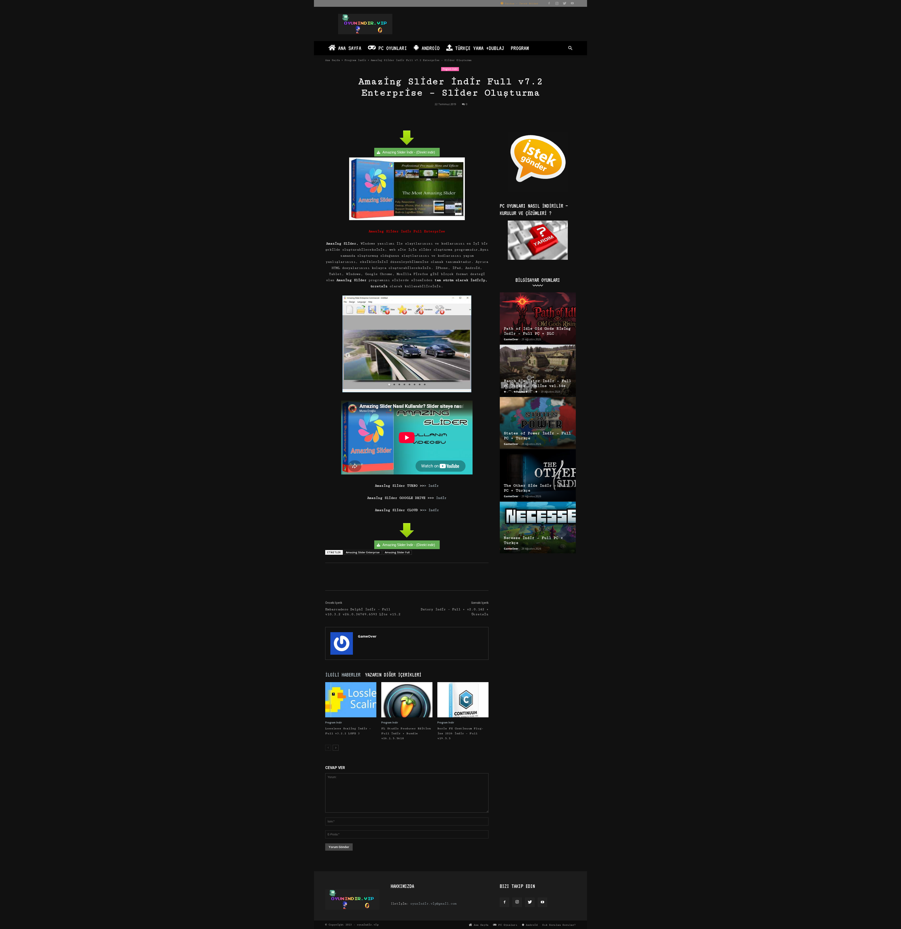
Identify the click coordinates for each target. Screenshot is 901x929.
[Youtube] (572, 3)
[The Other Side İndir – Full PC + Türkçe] (538, 475)
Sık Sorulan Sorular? (559, 924)
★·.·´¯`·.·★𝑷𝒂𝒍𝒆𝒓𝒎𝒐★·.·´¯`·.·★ (521, 391)
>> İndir (430, 510)
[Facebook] (549, 3)
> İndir (431, 486)
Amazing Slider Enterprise (363, 552)
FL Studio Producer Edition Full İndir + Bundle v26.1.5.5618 (406, 733)
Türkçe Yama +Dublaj (478, 48)
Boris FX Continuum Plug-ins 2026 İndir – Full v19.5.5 (460, 733)
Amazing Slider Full (397, 552)
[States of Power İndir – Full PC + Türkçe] (538, 423)
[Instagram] (556, 3)
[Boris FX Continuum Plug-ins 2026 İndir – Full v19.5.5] (463, 699)
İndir (440, 498)
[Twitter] (564, 3)
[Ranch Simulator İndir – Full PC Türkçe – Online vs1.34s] (538, 370)
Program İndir (355, 60)
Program (520, 48)
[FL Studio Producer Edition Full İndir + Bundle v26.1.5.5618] (406, 699)
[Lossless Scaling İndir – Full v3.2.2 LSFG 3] (350, 699)
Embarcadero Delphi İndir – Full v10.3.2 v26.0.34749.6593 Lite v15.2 (363, 612)
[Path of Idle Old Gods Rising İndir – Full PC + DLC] (538, 318)
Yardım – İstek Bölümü (520, 3)
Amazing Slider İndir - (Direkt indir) (408, 152)
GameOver (367, 636)
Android (429, 48)
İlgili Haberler (342, 675)
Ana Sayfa (348, 48)
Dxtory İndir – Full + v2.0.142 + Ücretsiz (455, 612)
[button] (570, 48)
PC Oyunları (391, 48)
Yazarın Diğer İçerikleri (393, 675)
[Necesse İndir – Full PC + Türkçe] (538, 527)
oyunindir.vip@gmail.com (433, 904)
